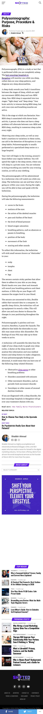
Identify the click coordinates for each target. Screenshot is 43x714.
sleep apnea (23, 369)
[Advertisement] (21, 539)
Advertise (16, 693)
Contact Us (25, 693)
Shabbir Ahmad (16, 33)
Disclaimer (24, 696)
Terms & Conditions (12, 696)
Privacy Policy (35, 696)
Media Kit (22, 699)
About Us (7, 693)
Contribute (35, 693)
